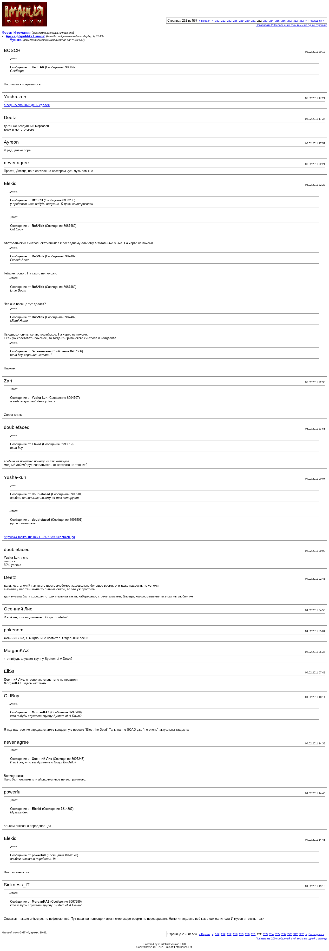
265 (277, 20)
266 (283, 20)
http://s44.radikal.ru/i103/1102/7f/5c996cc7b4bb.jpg (39, 537)
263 (265, 20)
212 (223, 20)
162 (217, 20)
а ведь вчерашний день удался (27, 105)
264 (271, 20)
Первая (204, 20)
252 (229, 20)
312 (295, 20)
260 (247, 20)
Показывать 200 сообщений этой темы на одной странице (291, 25)
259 (241, 20)
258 (235, 20)
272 (289, 20)
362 (301, 20)
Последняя (316, 20)
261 (253, 20)
